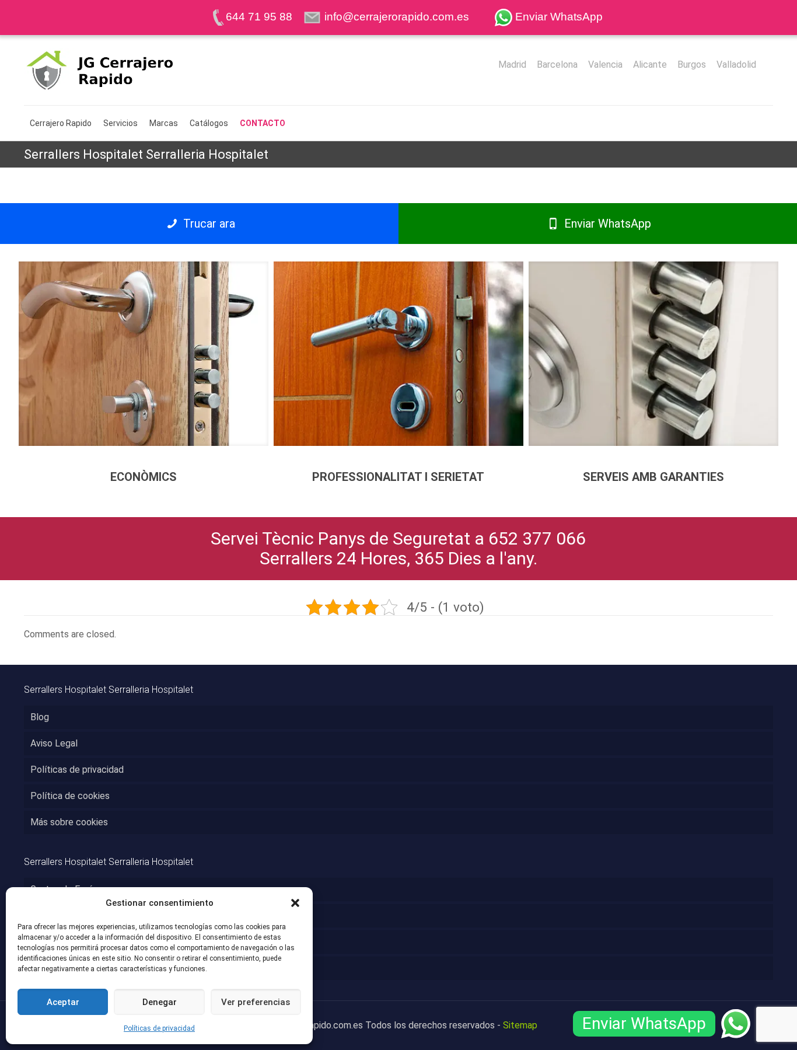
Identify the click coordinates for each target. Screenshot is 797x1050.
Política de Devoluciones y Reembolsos (112, 968)
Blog (39, 717)
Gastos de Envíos (66, 889)
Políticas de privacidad (159, 1028)
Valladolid (736, 64)
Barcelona (557, 64)
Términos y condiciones (78, 941)
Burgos (691, 64)
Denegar (159, 1002)
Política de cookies (70, 795)
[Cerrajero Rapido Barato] (119, 70)
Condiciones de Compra (78, 915)
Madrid (512, 64)
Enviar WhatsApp (606, 224)
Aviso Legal (54, 743)
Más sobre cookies (69, 822)
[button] (295, 903)
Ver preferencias (255, 1002)
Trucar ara (207, 224)
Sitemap (520, 1025)
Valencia (605, 64)
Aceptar (63, 1002)
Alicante (650, 64)
